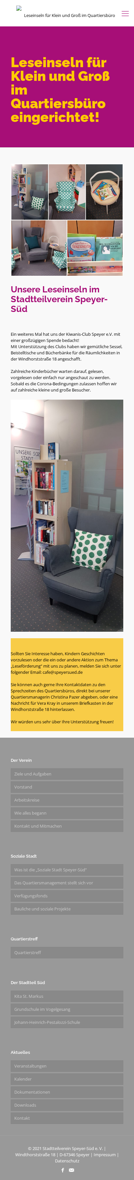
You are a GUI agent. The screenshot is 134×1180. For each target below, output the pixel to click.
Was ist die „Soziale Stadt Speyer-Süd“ (50, 870)
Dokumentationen (32, 1092)
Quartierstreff (27, 952)
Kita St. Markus (28, 996)
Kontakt (22, 1118)
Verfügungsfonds (30, 896)
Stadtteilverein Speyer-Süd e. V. (73, 1148)
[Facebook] (62, 1170)
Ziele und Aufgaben (32, 774)
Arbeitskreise (26, 800)
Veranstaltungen (30, 1066)
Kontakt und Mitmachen (38, 826)
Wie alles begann (30, 813)
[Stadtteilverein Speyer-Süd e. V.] (67, 13)
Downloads (25, 1105)
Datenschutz (67, 1161)
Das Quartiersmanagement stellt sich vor (53, 883)
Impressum (105, 1155)
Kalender (23, 1079)
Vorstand (23, 787)
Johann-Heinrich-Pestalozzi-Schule (47, 1022)
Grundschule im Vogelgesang (42, 1009)
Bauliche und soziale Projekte (42, 909)
